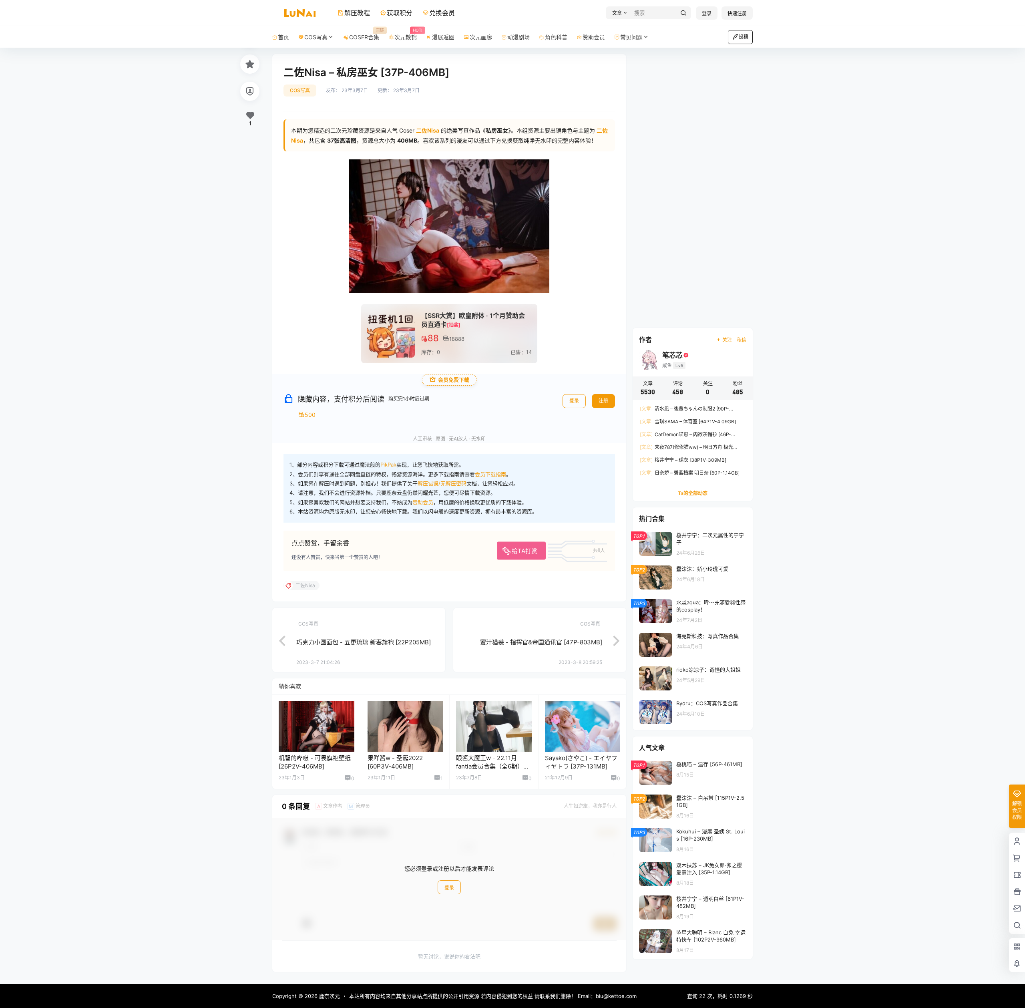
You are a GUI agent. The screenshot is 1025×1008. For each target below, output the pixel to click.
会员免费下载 (453, 380)
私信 (741, 340)
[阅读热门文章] (693, 543)
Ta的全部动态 (692, 493)
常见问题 (631, 37)
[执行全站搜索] (683, 13)
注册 (603, 401)
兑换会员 (442, 13)
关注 (727, 340)
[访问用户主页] (316, 726)
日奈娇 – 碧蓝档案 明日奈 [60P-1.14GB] (690, 473)
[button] (618, 13)
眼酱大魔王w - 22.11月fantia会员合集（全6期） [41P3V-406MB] (489, 766)
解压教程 (357, 13)
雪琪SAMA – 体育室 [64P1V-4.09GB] (688, 421)
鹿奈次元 (329, 996)
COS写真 (316, 37)
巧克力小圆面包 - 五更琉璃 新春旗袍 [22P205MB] (363, 642)
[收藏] (249, 64)
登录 (706, 13)
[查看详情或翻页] (278, 640)
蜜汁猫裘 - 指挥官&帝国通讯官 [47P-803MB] (541, 642)
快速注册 (737, 13)
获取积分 (399, 13)
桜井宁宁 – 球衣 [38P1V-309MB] (683, 460)
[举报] (249, 91)
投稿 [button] (743, 37)
